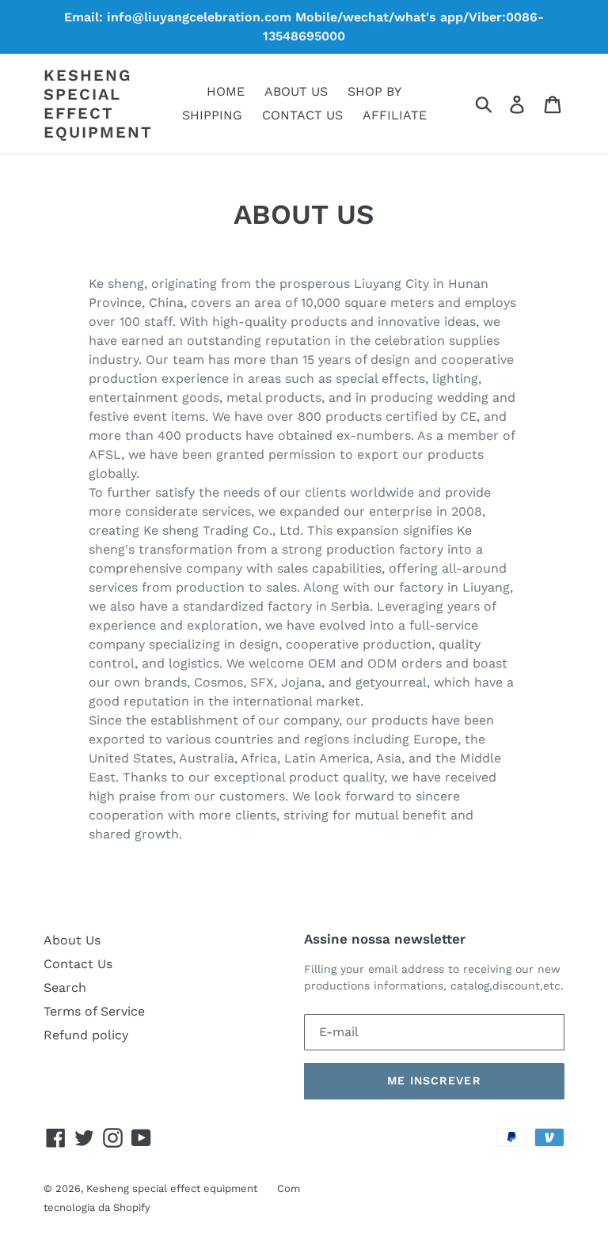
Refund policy (86, 1034)
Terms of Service (94, 1011)
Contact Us (78, 963)
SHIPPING (212, 115)
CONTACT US (302, 115)
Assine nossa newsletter (385, 939)
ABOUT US (296, 91)
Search (65, 987)
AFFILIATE (395, 115)
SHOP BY (374, 91)
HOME (226, 91)
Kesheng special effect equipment (98, 104)
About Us (72, 940)
